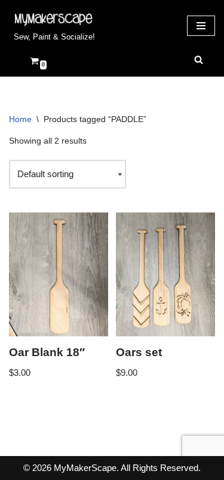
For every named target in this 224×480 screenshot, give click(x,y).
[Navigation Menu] (201, 26)
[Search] (198, 59)
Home (20, 119)
